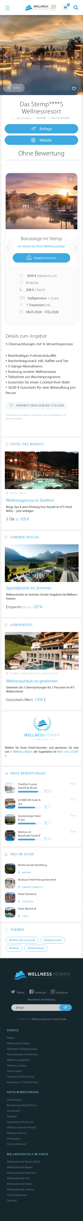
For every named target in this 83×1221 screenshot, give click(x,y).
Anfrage (45, 129)
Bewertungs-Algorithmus (21, 1105)
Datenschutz (30, 1082)
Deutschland (60, 118)
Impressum (13, 1082)
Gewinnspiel (14, 1071)
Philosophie (14, 1138)
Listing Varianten (16, 1144)
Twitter (20, 992)
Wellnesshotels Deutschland (23, 1161)
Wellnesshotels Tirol (18, 1178)
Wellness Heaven (17, 1133)
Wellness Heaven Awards (21, 1127)
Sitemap (12, 1200)
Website (45, 140)
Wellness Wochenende (22, 940)
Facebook (40, 992)
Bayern (41, 118)
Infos (16, 88)
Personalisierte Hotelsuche (22, 1054)
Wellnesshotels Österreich (22, 1173)
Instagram (61, 992)
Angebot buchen (45, 258)
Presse (10, 1037)
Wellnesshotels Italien (19, 1184)
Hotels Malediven (17, 1195)
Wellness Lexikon (17, 1065)
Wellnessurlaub (53, 940)
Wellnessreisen (36, 948)
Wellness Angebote (18, 1060)
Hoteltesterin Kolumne (20, 1122)
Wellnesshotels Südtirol (20, 1189)
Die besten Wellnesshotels (22, 1049)
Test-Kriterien (14, 1100)
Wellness (14, 948)
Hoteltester (13, 1111)
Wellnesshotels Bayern (20, 1167)
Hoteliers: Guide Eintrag (20, 1076)
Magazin (12, 1116)
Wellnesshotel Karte (18, 1043)
